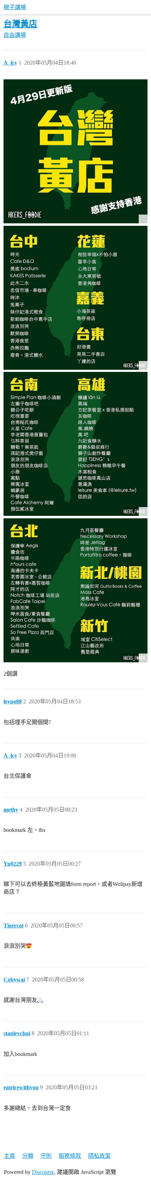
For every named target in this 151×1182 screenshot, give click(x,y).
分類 (27, 1156)
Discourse (43, 1172)
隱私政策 (99, 1156)
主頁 (9, 1156)
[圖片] (75, 151)
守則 (46, 1156)
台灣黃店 (20, 23)
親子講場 (15, 7)
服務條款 (70, 1156)
